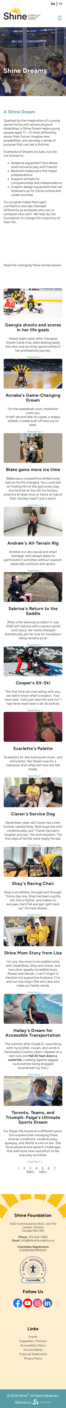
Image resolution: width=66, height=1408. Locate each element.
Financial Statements (33, 1354)
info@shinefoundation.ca (37, 1240)
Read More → (34, 357)
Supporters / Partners (33, 1341)
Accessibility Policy (33, 1345)
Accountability (33, 1349)
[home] (22, 19)
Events (33, 1336)
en (53, 4)
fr (60, 4)
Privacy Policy (33, 1358)
